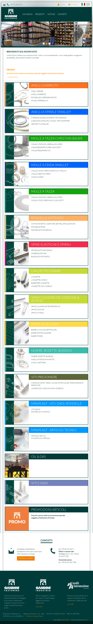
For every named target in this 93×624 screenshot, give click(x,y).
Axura (86, 620)
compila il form (26, 558)
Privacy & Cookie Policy (34, 616)
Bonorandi (65, 620)
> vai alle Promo (12, 77)
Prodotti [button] (40, 14)
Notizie (51, 14)
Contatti (62, 14)
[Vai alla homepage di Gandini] (11, 10)
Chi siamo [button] (27, 14)
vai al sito (39, 606)
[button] (3, 34)
